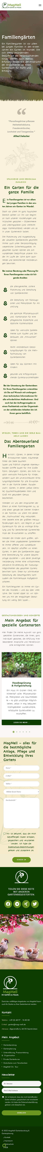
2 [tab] (17, 732)
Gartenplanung (9, 1049)
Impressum (8, 1141)
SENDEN (20, 860)
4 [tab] (23, 732)
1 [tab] (13, 732)
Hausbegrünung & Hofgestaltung (21, 684)
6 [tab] (30, 732)
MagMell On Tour (10, 1067)
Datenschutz (9, 1144)
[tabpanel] (21, 688)
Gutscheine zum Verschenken (15, 1063)
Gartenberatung (10, 1045)
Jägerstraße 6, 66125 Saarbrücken (23, 1029)
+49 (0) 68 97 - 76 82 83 (19, 1020)
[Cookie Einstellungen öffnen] (4, 1147)
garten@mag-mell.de (17, 1024)
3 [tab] (20, 732)
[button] (8, 904)
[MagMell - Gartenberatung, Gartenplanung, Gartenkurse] (11, 5)
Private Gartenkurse (11, 1059)
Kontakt (7, 1137)
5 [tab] (26, 732)
